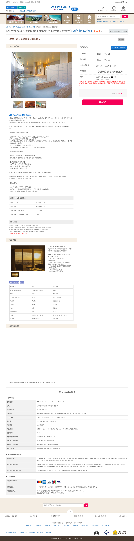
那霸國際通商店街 (102, 21)
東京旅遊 (75, 525)
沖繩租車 (28, 525)
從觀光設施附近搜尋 (15, 22)
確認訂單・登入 (11, 7)
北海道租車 (37, 525)
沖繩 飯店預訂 (17, 27)
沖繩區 (74, 9)
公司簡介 (48, 532)
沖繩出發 (56, 525)
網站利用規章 (23, 532)
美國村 (122, 21)
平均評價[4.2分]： (81, 30)
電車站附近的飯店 (100, 516)
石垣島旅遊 (84, 525)
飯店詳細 (32, 27)
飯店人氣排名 (123, 516)
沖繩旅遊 (47, 525)
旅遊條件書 (32, 532)
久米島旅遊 (105, 525)
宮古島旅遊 (95, 525)
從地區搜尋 (34, 22)
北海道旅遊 (65, 525)
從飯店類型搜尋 (52, 22)
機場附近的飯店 (67, 21)
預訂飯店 (8, 27)
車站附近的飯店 (78, 21)
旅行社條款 (40, 532)
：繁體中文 (121, 2)
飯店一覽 (25, 27)
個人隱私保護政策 (11, 532)
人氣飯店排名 (89, 21)
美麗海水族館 (114, 21)
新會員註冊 (22, 7)
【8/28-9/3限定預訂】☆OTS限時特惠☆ (24, 11)
